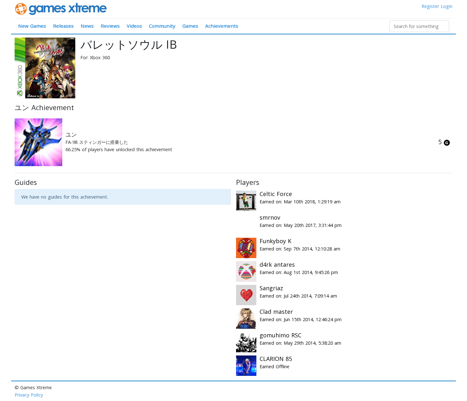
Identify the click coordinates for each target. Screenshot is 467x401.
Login (446, 6)
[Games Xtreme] (61, 8)
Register (430, 6)
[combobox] (419, 26)
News (87, 26)
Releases (63, 26)
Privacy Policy (29, 395)
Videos (134, 26)
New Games (32, 26)
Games (190, 26)
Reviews (110, 26)
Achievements (221, 26)
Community (162, 26)
